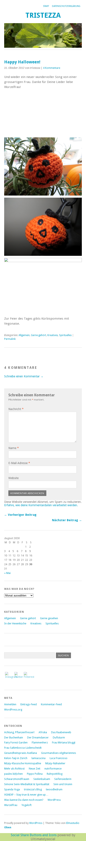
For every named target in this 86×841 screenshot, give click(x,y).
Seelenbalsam (41, 779)
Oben (7, 827)
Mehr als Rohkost (14, 768)
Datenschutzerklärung (66, 6)
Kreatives (52, 335)
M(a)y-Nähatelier (55, 763)
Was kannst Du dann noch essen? (23, 799)
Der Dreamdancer (38, 737)
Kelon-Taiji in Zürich (15, 758)
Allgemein (24, 335)
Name (13, 448)
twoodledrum (54, 789)
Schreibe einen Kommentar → (23, 376)
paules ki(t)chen (13, 773)
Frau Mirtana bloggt (63, 742)
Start (46, 6)
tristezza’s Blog (33, 789)
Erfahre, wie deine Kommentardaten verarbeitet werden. (41, 505)
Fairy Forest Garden (16, 742)
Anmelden (10, 704)
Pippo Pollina (35, 773)
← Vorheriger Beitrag (20, 514)
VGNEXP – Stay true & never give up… (26, 794)
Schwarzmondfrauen (16, 779)
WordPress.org (13, 709)
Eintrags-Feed (28, 704)
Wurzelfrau (10, 805)
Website (13, 478)
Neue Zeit (34, 768)
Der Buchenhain (13, 737)
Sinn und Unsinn (62, 784)
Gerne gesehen (49, 618)
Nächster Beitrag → (67, 520)
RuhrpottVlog (54, 773)
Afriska (43, 732)
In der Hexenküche (15, 623)
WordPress (54, 799)
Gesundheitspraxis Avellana (20, 752)
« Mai (7, 573)
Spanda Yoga (12, 789)
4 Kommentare (51, 68)
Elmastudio (72, 823)
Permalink (10, 339)
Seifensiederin (62, 779)
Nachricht (16, 409)
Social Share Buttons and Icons (34, 835)
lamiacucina (39, 758)
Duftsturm (59, 737)
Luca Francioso (58, 758)
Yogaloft (27, 805)
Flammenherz (40, 742)
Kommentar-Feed (51, 704)
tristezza (43, 15)
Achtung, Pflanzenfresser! (19, 732)
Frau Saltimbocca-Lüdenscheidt (23, 747)
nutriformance (53, 768)
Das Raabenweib (61, 732)
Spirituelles (65, 335)
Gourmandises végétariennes (58, 752)
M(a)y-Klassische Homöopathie (22, 763)
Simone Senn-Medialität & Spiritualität (26, 784)
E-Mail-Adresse (19, 463)
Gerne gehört (38, 335)
